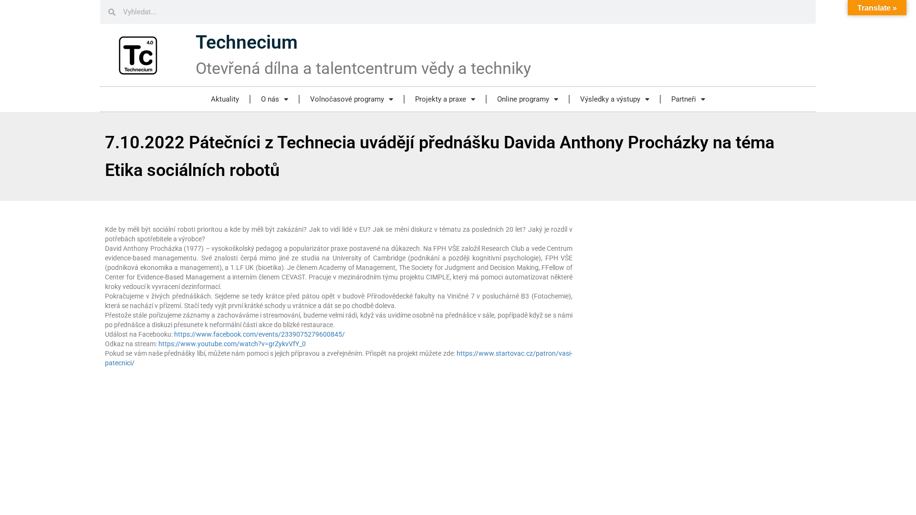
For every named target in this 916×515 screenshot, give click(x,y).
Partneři (683, 99)
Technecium (247, 42)
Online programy (523, 99)
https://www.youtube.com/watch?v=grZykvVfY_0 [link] (232, 344)
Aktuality (225, 99)
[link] (259, 334)
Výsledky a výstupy (610, 99)
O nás (270, 99)
